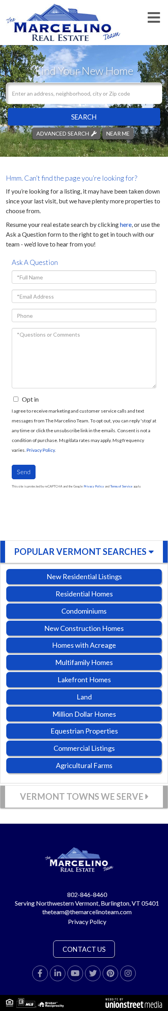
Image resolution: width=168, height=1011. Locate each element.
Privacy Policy (41, 450)
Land (84, 696)
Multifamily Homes (84, 662)
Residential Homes (84, 593)
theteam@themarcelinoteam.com (87, 911)
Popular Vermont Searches (80, 551)
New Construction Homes (84, 628)
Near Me (118, 133)
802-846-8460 (87, 894)
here (126, 224)
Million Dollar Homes (84, 714)
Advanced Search (62, 133)
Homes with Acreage (84, 645)
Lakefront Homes (84, 679)
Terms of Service (121, 486)
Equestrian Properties (84, 731)
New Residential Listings (84, 576)
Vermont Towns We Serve (81, 796)
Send (23, 471)
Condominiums (84, 611)
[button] (84, 116)
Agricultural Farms (84, 765)
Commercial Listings (84, 748)
